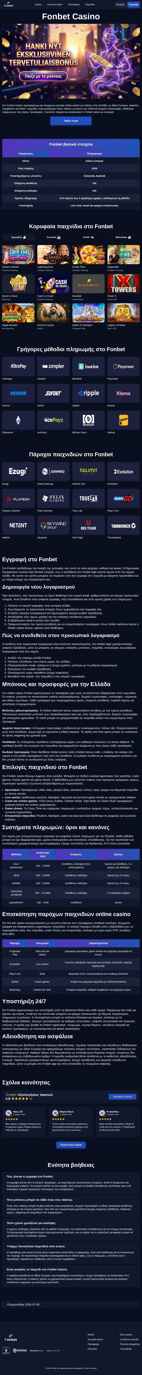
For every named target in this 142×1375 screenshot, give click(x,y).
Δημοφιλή (16, 237)
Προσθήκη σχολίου (122, 1096)
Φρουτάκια (121, 237)
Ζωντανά (51, 237)
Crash (86, 237)
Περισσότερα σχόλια (71, 1145)
